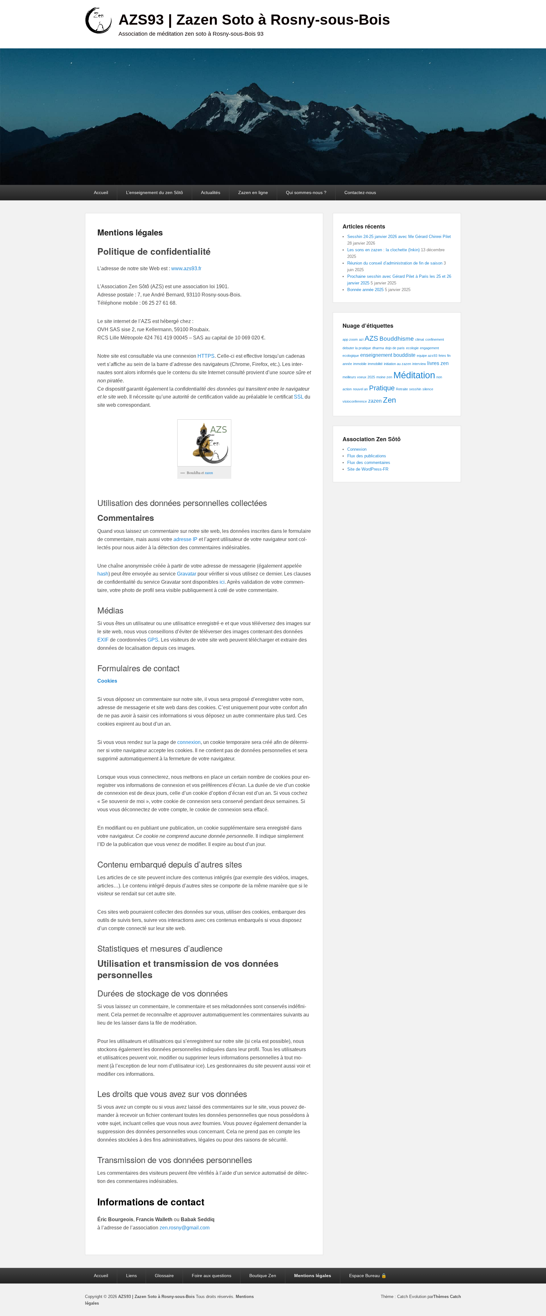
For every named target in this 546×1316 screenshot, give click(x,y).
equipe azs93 (427, 355)
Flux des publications (366, 456)
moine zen (384, 377)
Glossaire (164, 1275)
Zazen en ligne (253, 192)
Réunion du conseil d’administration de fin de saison (394, 263)
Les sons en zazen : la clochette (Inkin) (383, 249)
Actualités (210, 192)
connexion (189, 742)
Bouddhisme (396, 338)
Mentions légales (130, 232)
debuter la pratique (357, 348)
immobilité (375, 364)
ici (222, 582)
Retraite (402, 389)
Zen (389, 400)
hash (102, 573)
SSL (298, 396)
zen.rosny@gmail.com (184, 1227)
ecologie (412, 348)
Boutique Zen (262, 1275)
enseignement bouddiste (388, 355)
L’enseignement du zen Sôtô (154, 192)
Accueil (101, 192)
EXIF (103, 640)
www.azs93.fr (186, 268)
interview (419, 364)
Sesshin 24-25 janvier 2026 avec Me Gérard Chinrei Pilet (399, 236)
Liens (131, 1275)
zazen (209, 472)
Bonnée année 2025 (365, 289)
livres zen (438, 363)
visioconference (355, 401)
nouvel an (360, 389)
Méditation (414, 375)
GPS (153, 640)
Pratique (382, 388)
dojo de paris (395, 348)
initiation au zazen (397, 364)
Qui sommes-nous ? (306, 192)
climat (419, 339)
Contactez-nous (360, 192)
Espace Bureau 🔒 (367, 1275)
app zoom (350, 339)
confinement (434, 339)
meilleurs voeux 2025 (359, 377)
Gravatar (187, 573)
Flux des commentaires (368, 462)
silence (427, 389)
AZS (371, 338)
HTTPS (206, 356)
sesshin (415, 389)
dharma (378, 348)
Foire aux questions (211, 1275)
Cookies (107, 681)
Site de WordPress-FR (367, 469)
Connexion (357, 449)
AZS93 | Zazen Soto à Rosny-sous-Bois (254, 19)
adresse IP (185, 539)
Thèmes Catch (447, 1296)
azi (361, 339)
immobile (360, 364)
